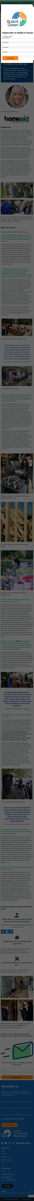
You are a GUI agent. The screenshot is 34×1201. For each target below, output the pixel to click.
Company (4, 52)
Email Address (6, 37)
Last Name (5, 47)
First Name (5, 42)
